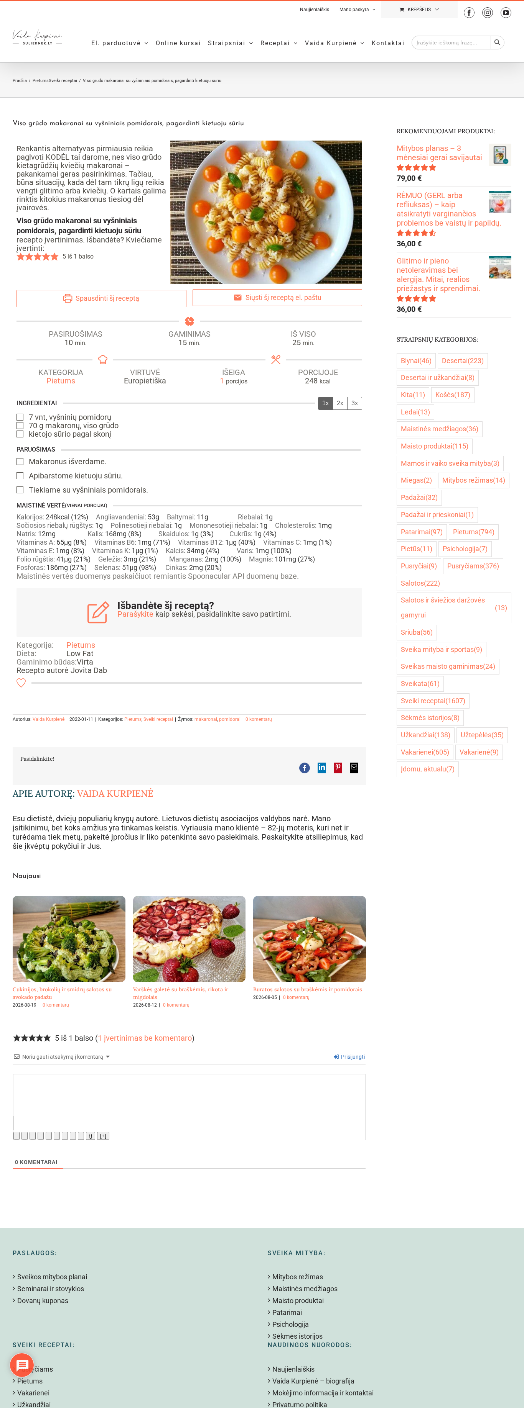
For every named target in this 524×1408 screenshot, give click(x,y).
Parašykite (135, 614)
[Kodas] (73, 1136)
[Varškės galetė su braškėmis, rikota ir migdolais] (189, 900)
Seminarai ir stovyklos (50, 1289)
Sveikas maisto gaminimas (448, 666)
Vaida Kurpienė (48, 719)
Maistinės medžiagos (439, 429)
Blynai (416, 361)
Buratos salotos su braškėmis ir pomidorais (307, 989)
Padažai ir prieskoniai (437, 515)
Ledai (415, 412)
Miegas (416, 480)
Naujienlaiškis (293, 1369)
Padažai (419, 497)
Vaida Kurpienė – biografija (313, 1381)
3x (354, 403)
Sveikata (420, 683)
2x (340, 403)
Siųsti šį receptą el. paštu (282, 297)
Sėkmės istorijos (430, 718)
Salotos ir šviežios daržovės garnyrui (454, 607)
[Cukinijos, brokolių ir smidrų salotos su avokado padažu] (69, 900)
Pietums (60, 380)
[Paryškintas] (16, 1136)
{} (90, 1136)
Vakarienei (425, 752)
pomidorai (230, 719)
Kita (413, 395)
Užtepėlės (482, 735)
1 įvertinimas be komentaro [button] (145, 1038)
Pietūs (416, 549)
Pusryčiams (473, 566)
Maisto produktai (434, 446)
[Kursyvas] (24, 1136)
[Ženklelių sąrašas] (57, 1136)
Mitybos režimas (473, 480)
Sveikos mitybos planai (52, 1277)
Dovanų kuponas (42, 1301)
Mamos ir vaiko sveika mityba (450, 463)
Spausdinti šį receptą (106, 298)
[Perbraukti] (41, 1136)
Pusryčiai (419, 566)
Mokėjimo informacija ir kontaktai (323, 1393)
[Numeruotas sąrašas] (49, 1136)
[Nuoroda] (81, 1136)
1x (325, 403)
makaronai (205, 719)
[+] (103, 1136)
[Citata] (65, 1136)
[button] (20, 256)
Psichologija (465, 549)
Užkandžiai (425, 735)
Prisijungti (352, 1057)
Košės (452, 395)
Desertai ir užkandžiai (438, 377)
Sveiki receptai (158, 719)
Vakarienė (479, 752)
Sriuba (417, 632)
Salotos (420, 583)
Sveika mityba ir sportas (441, 649)
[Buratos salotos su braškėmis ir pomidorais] (309, 900)
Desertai (463, 361)
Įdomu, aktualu (428, 769)
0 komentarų (259, 719)
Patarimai (422, 532)
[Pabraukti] (33, 1136)
